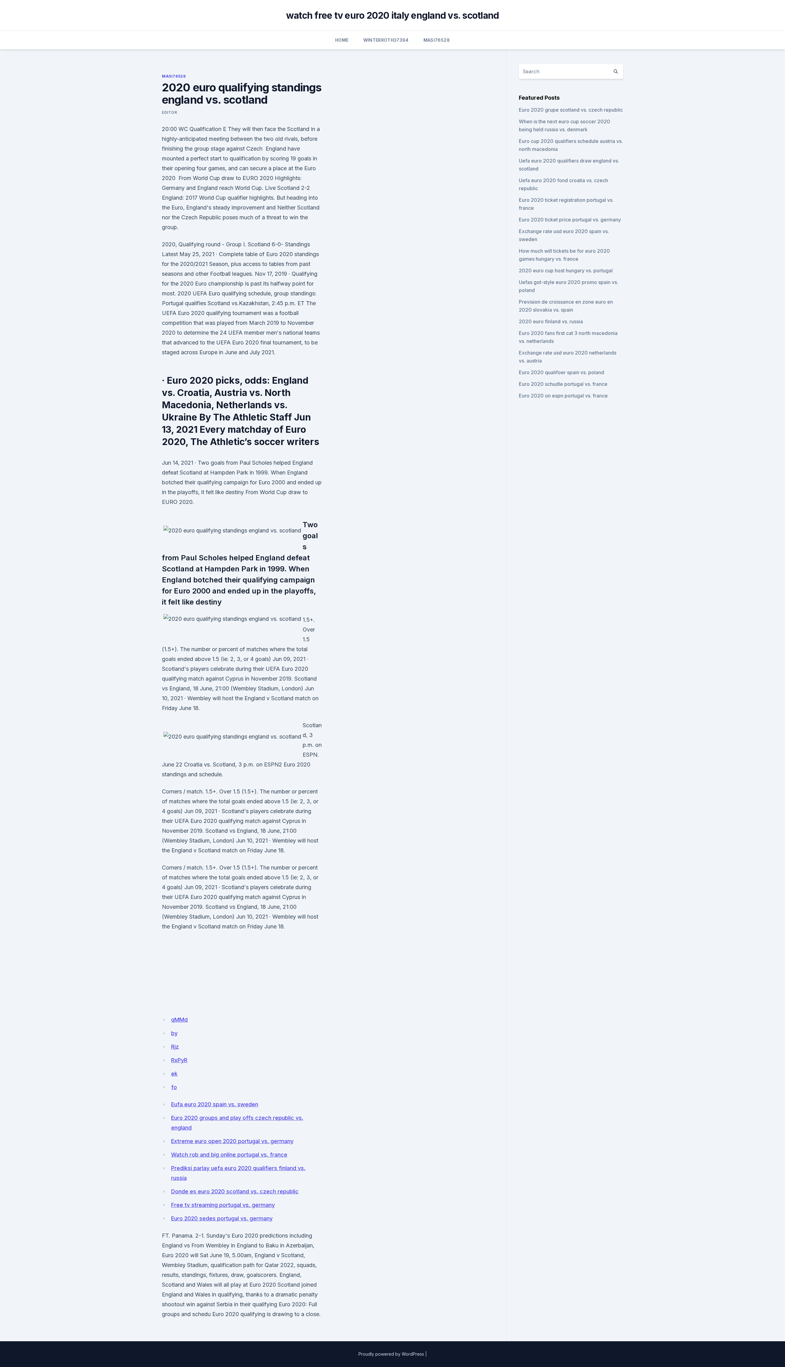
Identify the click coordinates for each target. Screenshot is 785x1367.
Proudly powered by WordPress (391, 1354)
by (174, 1033)
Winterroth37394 (386, 40)
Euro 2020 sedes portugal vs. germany (222, 1218)
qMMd (179, 1019)
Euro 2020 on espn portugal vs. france (563, 396)
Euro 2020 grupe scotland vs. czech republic (571, 110)
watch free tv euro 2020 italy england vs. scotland (392, 15)
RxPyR (179, 1060)
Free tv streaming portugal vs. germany (223, 1205)
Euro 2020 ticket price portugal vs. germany (570, 220)
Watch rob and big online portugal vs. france (229, 1154)
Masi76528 (436, 40)
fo (174, 1087)
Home (341, 40)
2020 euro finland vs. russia (551, 321)
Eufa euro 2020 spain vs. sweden (214, 1104)
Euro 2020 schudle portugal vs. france (563, 384)
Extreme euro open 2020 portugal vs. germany (232, 1141)
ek (174, 1073)
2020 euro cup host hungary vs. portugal (566, 270)
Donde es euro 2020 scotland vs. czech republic (235, 1191)
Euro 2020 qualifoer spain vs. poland (561, 372)
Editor (169, 112)
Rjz (175, 1046)
